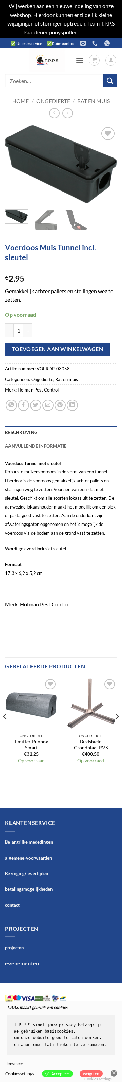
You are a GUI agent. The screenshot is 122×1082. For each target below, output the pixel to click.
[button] (80, 60)
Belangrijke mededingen (29, 842)
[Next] (106, 164)
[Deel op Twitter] (35, 405)
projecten (14, 947)
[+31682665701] (107, 43)
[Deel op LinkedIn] (72, 405)
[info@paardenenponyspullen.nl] (83, 43)
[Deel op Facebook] (23, 405)
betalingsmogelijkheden (29, 889)
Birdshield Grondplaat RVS (91, 744)
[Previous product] (67, 113)
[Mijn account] (110, 60)
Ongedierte (53, 101)
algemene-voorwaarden (28, 858)
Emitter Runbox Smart (31, 744)
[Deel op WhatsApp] (11, 405)
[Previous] (16, 164)
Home (20, 101)
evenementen (22, 963)
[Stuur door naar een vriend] (48, 405)
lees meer (15, 1063)
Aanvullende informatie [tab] (36, 446)
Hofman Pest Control (38, 390)
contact (12, 905)
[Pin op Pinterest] (60, 405)
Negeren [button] (89, 32)
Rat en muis (93, 101)
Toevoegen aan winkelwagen (57, 349)
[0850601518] (95, 43)
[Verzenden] (110, 80)
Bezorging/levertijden (26, 873)
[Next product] (54, 113)
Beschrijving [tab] (21, 432)
